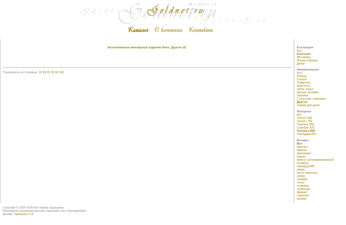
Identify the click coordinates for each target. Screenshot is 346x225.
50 (56, 72)
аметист (302, 146)
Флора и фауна (307, 60)
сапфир (302, 179)
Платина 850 (306, 130)
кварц (301, 169)
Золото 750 (304, 121)
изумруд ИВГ (306, 166)
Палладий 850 (306, 134)
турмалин (303, 188)
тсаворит (303, 185)
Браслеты (303, 85)
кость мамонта (307, 172)
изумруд (302, 162)
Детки (301, 63)
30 (52, 72)
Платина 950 (305, 124)
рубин (301, 175)
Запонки (302, 95)
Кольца (302, 76)
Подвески (303, 82)
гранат (301, 156)
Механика (303, 57)
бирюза (302, 150)
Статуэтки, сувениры (311, 98)
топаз (300, 182)
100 (61, 72)
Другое (302, 101)
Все (299, 50)
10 (40, 72)
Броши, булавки (308, 92)
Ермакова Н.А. (24, 214)
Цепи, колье (305, 88)
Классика (304, 53)
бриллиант (304, 153)
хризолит (303, 195)
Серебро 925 (305, 127)
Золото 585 (304, 117)
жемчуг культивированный (315, 159)
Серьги (302, 79)
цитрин (301, 198)
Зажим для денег (308, 105)
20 (48, 72)
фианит (302, 192)
